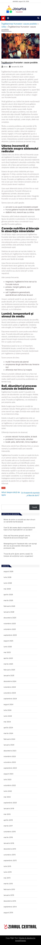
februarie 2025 (9, 670)
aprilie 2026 (8, 595)
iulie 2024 (7, 710)
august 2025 (8, 641)
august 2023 (8, 774)
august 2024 (8, 704)
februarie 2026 (9, 606)
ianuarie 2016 (9, 843)
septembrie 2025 (10, 635)
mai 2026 (7, 589)
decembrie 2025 (10, 618)
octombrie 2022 (10, 785)
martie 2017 (8, 826)
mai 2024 (7, 722)
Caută (34, 507)
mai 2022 (7, 797)
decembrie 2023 (10, 751)
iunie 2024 (8, 716)
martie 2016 (8, 837)
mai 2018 (7, 814)
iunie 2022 (8, 791)
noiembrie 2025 (10, 623)
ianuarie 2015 (9, 895)
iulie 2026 (7, 577)
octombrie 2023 (10, 762)
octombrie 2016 (10, 832)
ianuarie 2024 (9, 745)
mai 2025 (7, 652)
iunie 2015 (8, 872)
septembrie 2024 (10, 699)
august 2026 (8, 571)
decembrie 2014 (10, 901)
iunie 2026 (8, 583)
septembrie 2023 (10, 768)
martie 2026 (8, 600)
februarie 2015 (9, 889)
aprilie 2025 (8, 658)
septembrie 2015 (10, 860)
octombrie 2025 (10, 629)
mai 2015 (7, 878)
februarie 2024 (9, 739)
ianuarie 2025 (9, 675)
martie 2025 (8, 664)
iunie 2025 (8, 647)
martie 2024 (8, 733)
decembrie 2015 (10, 849)
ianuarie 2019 (9, 808)
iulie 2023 (7, 779)
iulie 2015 (7, 866)
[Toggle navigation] (8, 18)
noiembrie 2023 (10, 756)
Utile (3, 488)
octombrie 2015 (10, 855)
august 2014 (8, 912)
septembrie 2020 (10, 803)
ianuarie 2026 (9, 612)
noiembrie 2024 (10, 687)
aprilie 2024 (8, 728)
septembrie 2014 (10, 907)
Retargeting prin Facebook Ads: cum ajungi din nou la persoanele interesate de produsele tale (20, 546)
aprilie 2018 (8, 820)
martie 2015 (8, 884)
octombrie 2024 (10, 693)
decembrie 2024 (10, 681)
